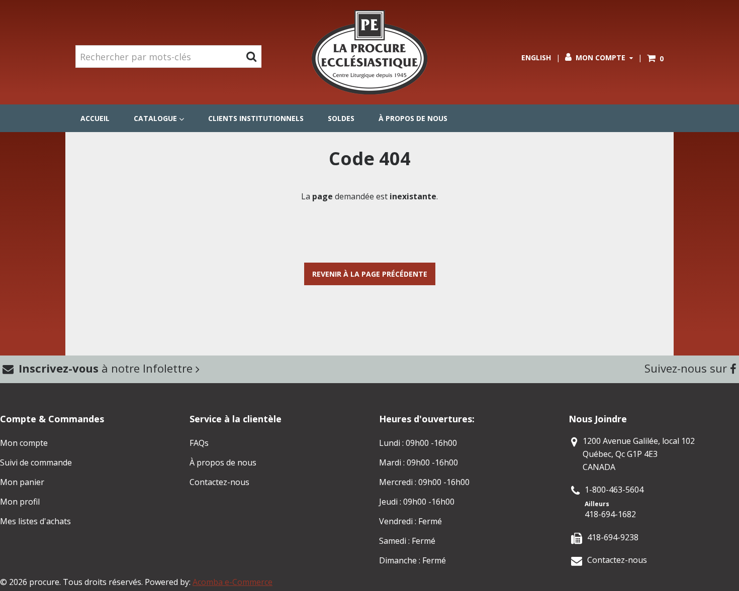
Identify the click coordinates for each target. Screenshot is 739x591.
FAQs (199, 442)
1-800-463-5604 (614, 489)
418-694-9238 (612, 537)
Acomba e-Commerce (232, 581)
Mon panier (22, 482)
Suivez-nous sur (687, 368)
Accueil (95, 118)
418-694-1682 (610, 514)
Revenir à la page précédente (369, 274)
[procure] (369, 52)
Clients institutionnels (256, 118)
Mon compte (600, 57)
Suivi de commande (36, 462)
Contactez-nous (219, 482)
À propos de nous (413, 118)
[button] (655, 58)
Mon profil (20, 501)
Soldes (341, 118)
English (536, 57)
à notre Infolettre (107, 368)
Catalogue (155, 118)
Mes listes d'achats (35, 521)
